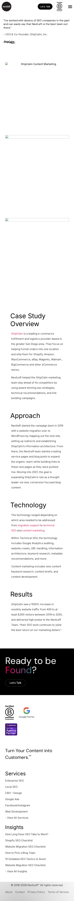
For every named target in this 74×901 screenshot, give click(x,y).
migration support (28, 525)
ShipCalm (17, 333)
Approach (25, 415)
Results (21, 594)
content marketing (33, 530)
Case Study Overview (27, 320)
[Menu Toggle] (70, 6)
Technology (28, 505)
